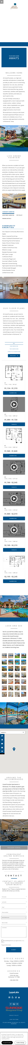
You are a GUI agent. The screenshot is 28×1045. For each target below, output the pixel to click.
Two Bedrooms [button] (14, 349)
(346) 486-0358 (14, 980)
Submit (13, 949)
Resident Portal (14, 847)
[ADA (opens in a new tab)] (13, 997)
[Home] (14, 6)
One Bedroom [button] (14, 346)
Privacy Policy (14, 1015)
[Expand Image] (4, 655)
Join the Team (14, 1019)
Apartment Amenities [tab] (8, 215)
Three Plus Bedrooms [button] (14, 351)
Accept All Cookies (7, 1042)
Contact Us (14, 424)
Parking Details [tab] (6, 218)
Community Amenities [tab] (8, 211)
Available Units (13, 393)
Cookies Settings (20, 1042)
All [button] (14, 343)
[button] (1, 2)
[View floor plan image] (14, 404)
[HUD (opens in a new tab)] (10, 997)
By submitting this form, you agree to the (12, 940)
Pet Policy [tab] (19, 215)
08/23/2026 (13, 355)
